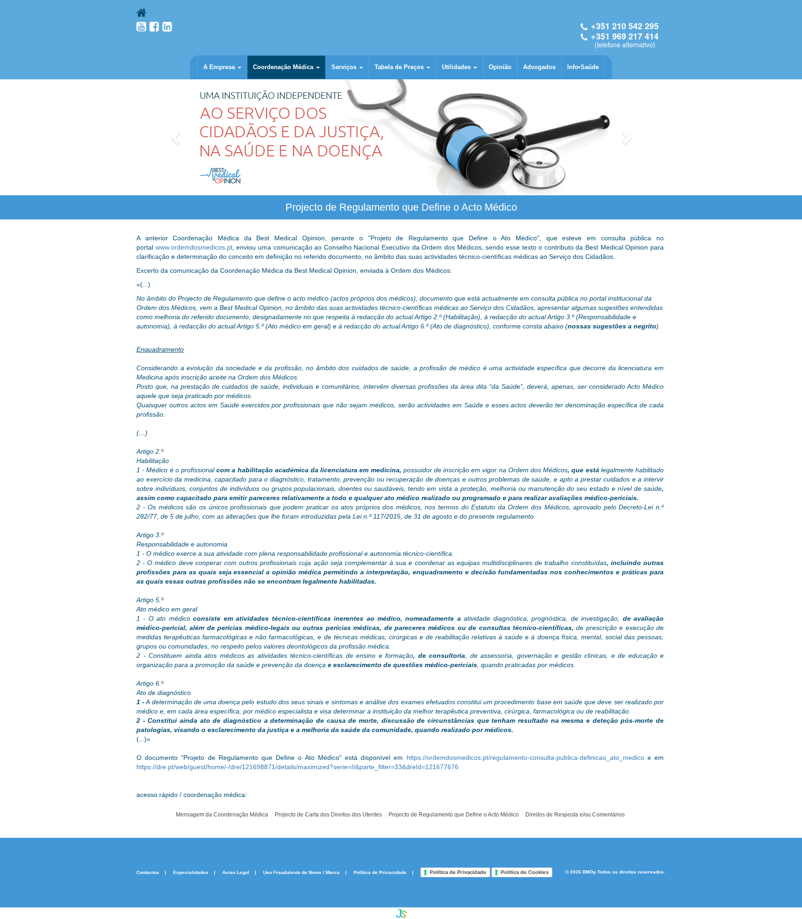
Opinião (500, 67)
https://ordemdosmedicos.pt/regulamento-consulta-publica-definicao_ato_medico (525, 757)
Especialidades (190, 871)
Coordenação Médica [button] (284, 67)
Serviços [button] (344, 67)
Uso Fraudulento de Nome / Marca (301, 871)
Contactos (147, 871)
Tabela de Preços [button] (400, 67)
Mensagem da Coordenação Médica (222, 814)
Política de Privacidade (380, 871)
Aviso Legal (235, 871)
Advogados (539, 67)
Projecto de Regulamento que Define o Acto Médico (453, 814)
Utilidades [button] (457, 67)
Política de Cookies (525, 872)
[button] (176, 137)
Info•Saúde (583, 67)
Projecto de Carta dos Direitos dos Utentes (328, 814)
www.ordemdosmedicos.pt (194, 247)
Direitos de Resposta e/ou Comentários (575, 814)
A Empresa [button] (220, 67)
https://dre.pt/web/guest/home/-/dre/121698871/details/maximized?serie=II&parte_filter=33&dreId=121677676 (297, 767)
